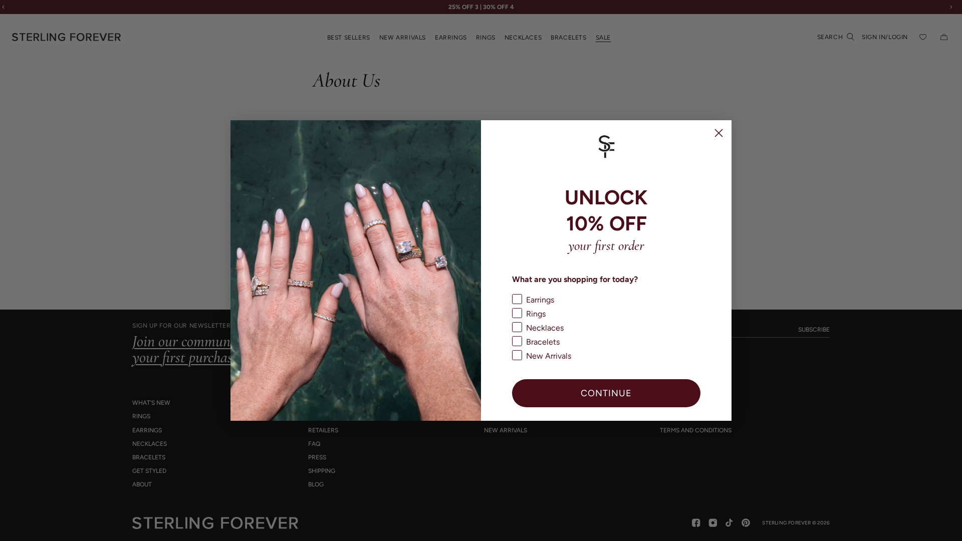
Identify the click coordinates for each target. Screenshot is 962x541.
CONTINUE (606, 393)
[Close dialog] (719, 133)
